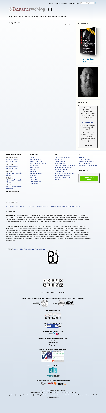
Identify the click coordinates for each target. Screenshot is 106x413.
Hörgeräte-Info (11, 395)
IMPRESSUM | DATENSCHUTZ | (17, 206)
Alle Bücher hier (88, 62)
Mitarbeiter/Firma (36, 173)
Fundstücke (34, 165)
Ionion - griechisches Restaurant (24, 395)
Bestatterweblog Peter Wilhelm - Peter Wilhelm (28, 249)
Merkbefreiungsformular (87, 161)
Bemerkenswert (35, 159)
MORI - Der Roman (59, 395)
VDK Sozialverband (78, 298)
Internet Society (26, 298)
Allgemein (33, 157)
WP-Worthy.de (69, 395)
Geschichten (34, 167)
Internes (33, 169)
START (51, 3)
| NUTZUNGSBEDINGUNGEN (58, 206)
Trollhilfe (81, 157)
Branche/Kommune (36, 161)
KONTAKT (31, 206)
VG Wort (52, 298)
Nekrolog (33, 175)
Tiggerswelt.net (56, 380)
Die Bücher (64, 3)
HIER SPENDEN (88, 122)
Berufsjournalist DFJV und (51, 331)
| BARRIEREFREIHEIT (42, 206)
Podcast (33, 177)
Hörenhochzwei (89, 395)
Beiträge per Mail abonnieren (88, 165)
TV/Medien (34, 183)
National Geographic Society (40, 298)
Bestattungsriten (74, 3)
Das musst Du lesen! (89, 178)
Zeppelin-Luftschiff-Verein (64, 298)
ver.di (61, 331)
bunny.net (67, 380)
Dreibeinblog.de (38, 395)
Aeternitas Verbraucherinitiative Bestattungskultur (53, 338)
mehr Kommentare (12, 191)
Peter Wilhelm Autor (79, 395)
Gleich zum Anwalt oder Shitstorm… (14, 174)
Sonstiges (33, 179)
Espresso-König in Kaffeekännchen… (12, 160)
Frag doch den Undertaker (38, 163)
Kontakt (57, 3)
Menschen (33, 171)
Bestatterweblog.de (48, 395)
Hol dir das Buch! (88, 59)
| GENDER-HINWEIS (73, 206)
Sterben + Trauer (35, 181)
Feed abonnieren (84, 163)
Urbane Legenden (84, 159)
